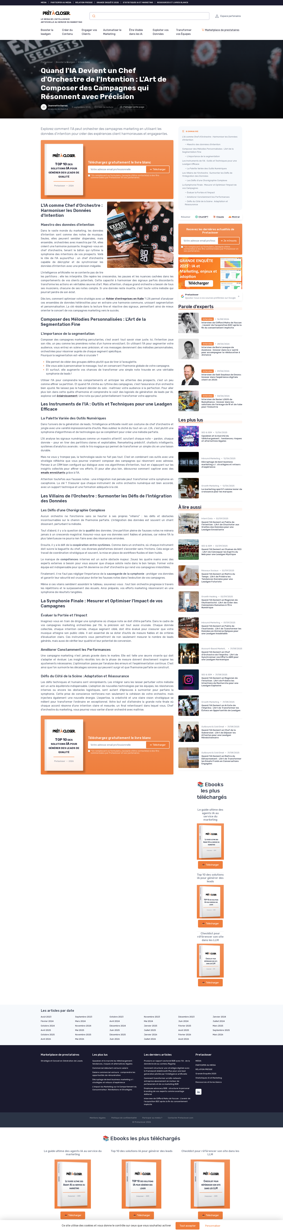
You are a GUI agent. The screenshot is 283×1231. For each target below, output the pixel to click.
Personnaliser (212, 1225)
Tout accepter (187, 1225)
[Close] (200, 591)
